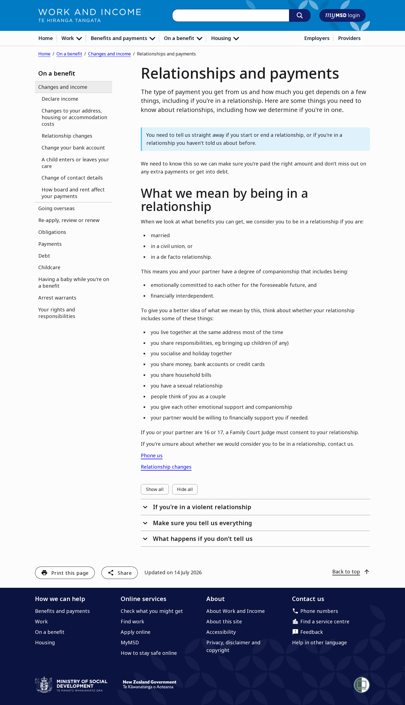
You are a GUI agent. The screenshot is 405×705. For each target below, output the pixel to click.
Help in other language (319, 642)
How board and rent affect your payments (73, 192)
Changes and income (109, 54)
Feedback (311, 632)
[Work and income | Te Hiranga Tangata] (89, 15)
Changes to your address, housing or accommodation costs (74, 117)
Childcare (49, 267)
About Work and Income (235, 611)
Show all (157, 490)
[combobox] (230, 15)
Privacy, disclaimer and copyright (233, 646)
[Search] (299, 15)
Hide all (187, 490)
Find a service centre (324, 621)
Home (45, 38)
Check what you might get (152, 611)
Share (125, 573)
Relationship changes (67, 135)
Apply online (135, 632)
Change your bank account (73, 147)
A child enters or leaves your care (75, 162)
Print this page (70, 573)
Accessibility (221, 632)
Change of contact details (72, 177)
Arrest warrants (57, 297)
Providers (349, 38)
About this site (224, 621)
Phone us (152, 455)
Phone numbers (319, 611)
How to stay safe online (149, 653)
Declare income (60, 98)
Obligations (52, 232)
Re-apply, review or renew (68, 220)
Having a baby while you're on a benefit (73, 282)
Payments (50, 244)
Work (68, 38)
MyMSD (130, 642)
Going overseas (56, 208)
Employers (317, 38)
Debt (44, 255)
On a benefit (180, 38)
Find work (132, 621)
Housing (221, 38)
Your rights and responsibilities (56, 312)
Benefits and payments (119, 38)
